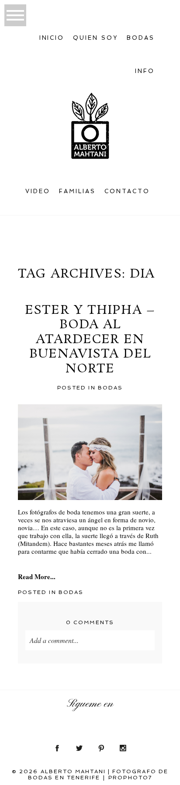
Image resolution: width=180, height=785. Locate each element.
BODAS (141, 38)
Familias (77, 191)
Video (37, 191)
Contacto (127, 191)
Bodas (110, 388)
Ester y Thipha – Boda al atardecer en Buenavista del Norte (90, 340)
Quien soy (95, 38)
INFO (145, 71)
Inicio (52, 38)
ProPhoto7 (130, 778)
